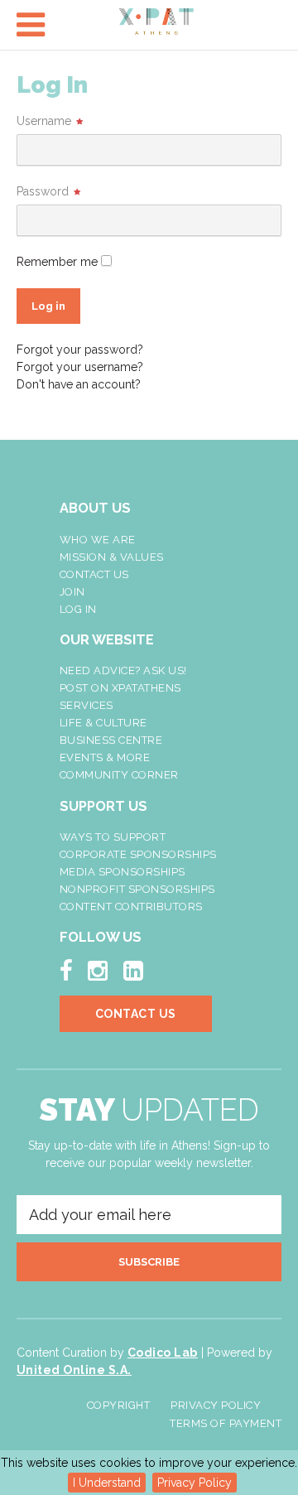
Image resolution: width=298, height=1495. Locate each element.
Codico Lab (162, 1352)
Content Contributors (131, 906)
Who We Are (98, 539)
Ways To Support (113, 837)
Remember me (57, 261)
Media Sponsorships (122, 872)
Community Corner (119, 775)
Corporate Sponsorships (138, 854)
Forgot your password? (80, 349)
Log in (48, 306)
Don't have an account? (79, 384)
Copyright (119, 1405)
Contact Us (94, 574)
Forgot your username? (80, 367)
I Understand (107, 1482)
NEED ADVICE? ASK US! (123, 670)
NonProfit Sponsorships (137, 889)
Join (72, 592)
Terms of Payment (225, 1423)
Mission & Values (112, 557)
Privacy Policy (194, 1482)
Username (44, 121)
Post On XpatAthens (120, 688)
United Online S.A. (74, 1370)
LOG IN (78, 609)
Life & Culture (103, 722)
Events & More (105, 757)
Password (43, 191)
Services (86, 705)
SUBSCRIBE (149, 1262)
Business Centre (111, 740)
